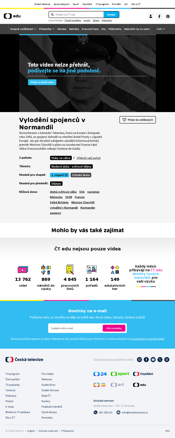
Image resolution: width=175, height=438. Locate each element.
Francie (80, 197)
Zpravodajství (61, 4)
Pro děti (116, 4)
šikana (96, 20)
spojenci (55, 213)
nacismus (93, 192)
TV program (102, 4)
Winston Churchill (83, 202)
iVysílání (87, 4)
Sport (76, 4)
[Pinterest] (167, 16)
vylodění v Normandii (64, 208)
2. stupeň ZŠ (59, 175)
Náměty (74, 29)
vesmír (86, 20)
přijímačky (107, 20)
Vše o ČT (136, 4)
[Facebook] (159, 16)
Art (126, 4)
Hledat (111, 14)
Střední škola (81, 175)
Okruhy (61, 29)
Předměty (45, 29)
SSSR (68, 197)
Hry (104, 29)
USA (82, 192)
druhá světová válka (63, 192)
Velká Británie (59, 202)
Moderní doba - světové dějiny (71, 166)
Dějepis (56, 184)
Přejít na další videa (42, 82)
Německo (56, 197)
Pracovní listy (90, 29)
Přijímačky (115, 29)
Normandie (87, 208)
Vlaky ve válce (60, 158)
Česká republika (73, 20)
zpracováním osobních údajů (147, 338)
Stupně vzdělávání (21, 29)
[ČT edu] (12, 17)
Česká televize (42, 4)
